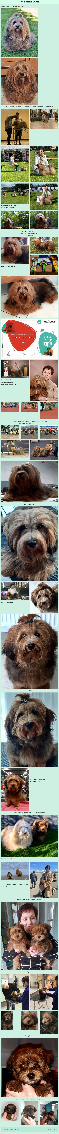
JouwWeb (54, 1129)
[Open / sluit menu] (57, 2)
